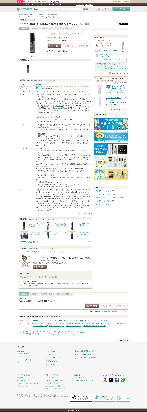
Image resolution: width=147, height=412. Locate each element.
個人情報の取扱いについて (25, 380)
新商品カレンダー (52, 361)
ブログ (40, 4)
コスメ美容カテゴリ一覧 (26, 332)
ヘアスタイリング (60, 91)
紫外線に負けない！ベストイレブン (107, 197)
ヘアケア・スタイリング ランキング (109, 66)
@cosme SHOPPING (84, 351)
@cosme (25, 352)
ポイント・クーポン (24, 360)
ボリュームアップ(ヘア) (57, 326)
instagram (105, 380)
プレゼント (50, 354)
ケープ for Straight (110, 50)
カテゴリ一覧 (80, 5)
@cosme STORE (83, 354)
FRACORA (23, 24)
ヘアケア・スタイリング (44, 91)
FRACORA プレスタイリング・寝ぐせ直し (94, 320)
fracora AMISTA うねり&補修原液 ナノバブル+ (56, 23)
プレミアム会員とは (23, 375)
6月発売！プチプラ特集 (103, 201)
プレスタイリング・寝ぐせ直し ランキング (111, 69)
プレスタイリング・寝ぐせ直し (78, 91)
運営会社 (77, 375)
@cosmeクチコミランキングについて (86, 380)
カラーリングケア (52, 323)
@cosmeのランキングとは (120, 73)
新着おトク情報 (54, 2)
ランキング (26, 4)
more (88, 241)
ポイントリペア (104, 56)
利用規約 (20, 378)
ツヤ (88, 99)
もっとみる (123, 208)
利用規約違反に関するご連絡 (55, 380)
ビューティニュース (53, 358)
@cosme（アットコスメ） (66, 334)
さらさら (78, 323)
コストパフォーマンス (73, 326)
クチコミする (54, 46)
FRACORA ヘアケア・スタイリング (45, 320)
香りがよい (41, 323)
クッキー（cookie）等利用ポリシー (28, 383)
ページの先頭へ (109, 311)
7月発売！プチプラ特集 (103, 194)
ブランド (34, 4)
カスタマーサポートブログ (54, 383)
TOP (19, 4)
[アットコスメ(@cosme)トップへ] (24, 10)
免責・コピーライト (52, 375)
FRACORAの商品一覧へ (28, 242)
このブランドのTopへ (29, 277)
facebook (117, 380)
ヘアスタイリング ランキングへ (114, 60)
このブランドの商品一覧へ (49, 277)
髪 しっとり (86, 323)
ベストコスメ (89, 5)
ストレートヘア (108, 323)
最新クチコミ (50, 364)
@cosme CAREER (86, 358)
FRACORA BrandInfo (49, 88)
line (123, 380)
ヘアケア (60, 106)
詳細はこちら (32, 285)
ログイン (126, 2)
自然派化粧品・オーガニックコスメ (94, 326)
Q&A (45, 4)
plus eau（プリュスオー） (107, 43)
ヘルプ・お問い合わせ (53, 378)
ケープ (101, 50)
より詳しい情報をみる (84, 213)
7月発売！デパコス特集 (103, 191)
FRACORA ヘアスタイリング (68, 320)
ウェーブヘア (119, 323)
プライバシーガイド (23, 386)
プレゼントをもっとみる (118, 110)
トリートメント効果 (66, 323)
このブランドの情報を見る (27, 20)
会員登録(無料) (116, 2)
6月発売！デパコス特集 (103, 204)
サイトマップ (78, 378)
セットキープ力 (96, 323)
